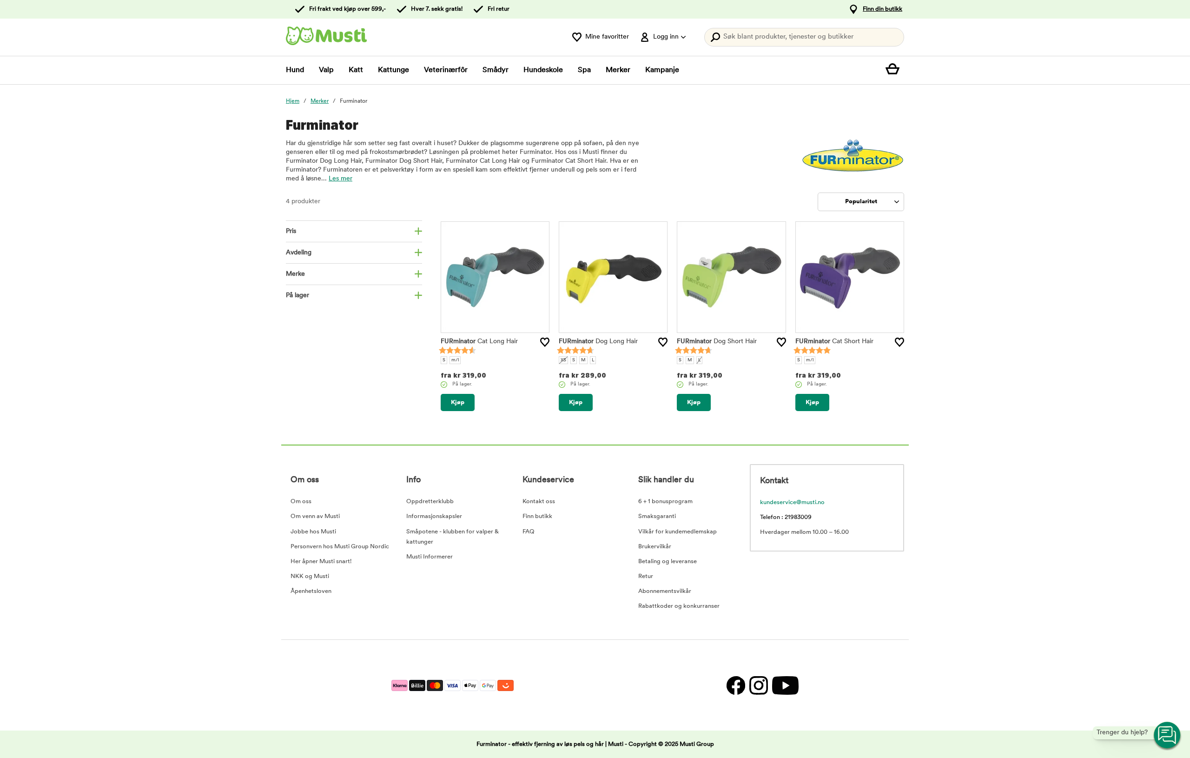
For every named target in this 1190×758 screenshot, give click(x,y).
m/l (455, 360)
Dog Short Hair (717, 341)
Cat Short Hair (834, 341)
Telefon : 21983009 (786, 517)
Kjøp (457, 402)
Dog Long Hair (598, 341)
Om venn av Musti (315, 516)
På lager (297, 295)
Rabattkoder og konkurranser (679, 606)
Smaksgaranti (657, 516)
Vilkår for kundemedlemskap (677, 532)
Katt (356, 70)
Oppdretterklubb (430, 502)
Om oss (301, 502)
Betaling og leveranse (667, 562)
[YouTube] (784, 685)
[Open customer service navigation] (1168, 736)
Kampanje (662, 70)
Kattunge (393, 70)
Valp (326, 70)
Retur (645, 576)
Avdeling (298, 252)
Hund (295, 70)
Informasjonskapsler (434, 516)
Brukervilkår (654, 547)
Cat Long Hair (479, 341)
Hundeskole (543, 70)
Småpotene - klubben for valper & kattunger (452, 537)
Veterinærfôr (446, 70)
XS (563, 360)
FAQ (528, 532)
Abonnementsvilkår (664, 591)
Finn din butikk (882, 9)
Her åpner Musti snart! (321, 562)
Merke (295, 274)
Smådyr (496, 70)
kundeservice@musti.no (792, 502)
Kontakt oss (538, 502)
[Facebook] (735, 685)
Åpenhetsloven (311, 591)
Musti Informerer (429, 557)
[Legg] (544, 342)
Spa (584, 70)
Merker (618, 70)
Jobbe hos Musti (313, 532)
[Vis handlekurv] (895, 70)
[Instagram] (758, 685)
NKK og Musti (310, 576)
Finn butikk (537, 516)
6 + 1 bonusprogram (665, 502)
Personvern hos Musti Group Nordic (340, 547)
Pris (291, 231)
